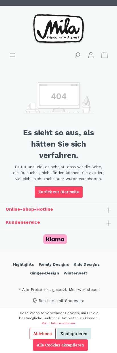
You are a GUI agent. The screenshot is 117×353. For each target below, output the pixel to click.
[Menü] (12, 55)
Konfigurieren (73, 334)
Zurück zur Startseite (58, 192)
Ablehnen (42, 334)
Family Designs (54, 264)
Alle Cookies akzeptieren (60, 345)
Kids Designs (87, 264)
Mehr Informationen (58, 323)
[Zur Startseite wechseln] (58, 28)
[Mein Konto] (91, 55)
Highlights (23, 264)
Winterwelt (75, 273)
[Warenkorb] (104, 55)
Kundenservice (23, 222)
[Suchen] (77, 55)
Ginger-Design (44, 273)
